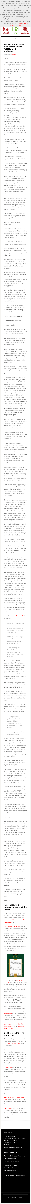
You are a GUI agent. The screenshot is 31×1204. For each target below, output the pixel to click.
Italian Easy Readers (10, 1170)
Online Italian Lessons (10, 1168)
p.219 (17, 704)
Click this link (8, 1067)
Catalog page (8, 1013)
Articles (13, 1124)
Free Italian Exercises (10, 1165)
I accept (18, 25)
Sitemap (22, 1175)
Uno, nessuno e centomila (12, 926)
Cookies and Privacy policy (18, 1156)
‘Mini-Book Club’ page (13, 1043)
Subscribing (7, 1108)
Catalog (11, 1028)
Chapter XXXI (20, 616)
